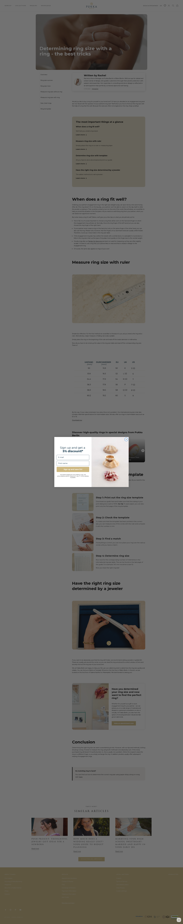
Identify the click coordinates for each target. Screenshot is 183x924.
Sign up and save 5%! (73, 469)
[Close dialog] (126, 439)
